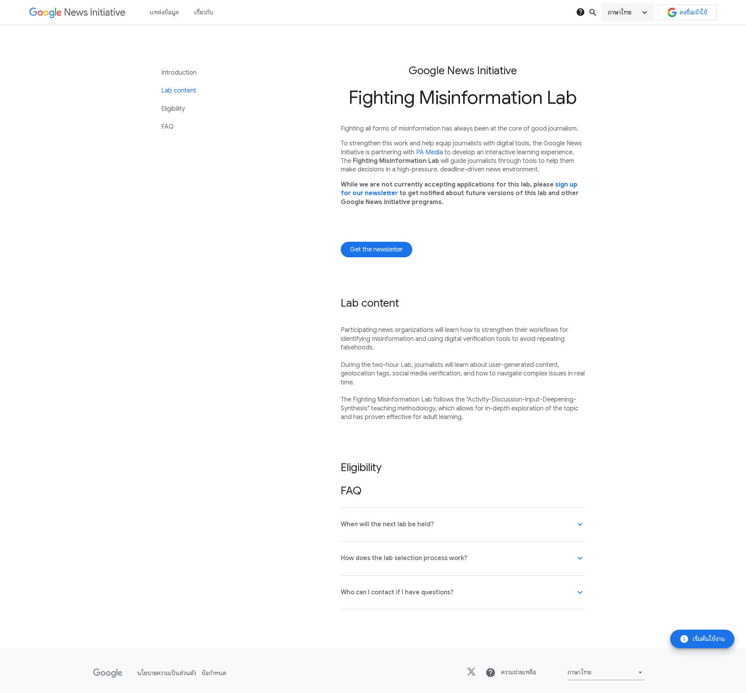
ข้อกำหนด (214, 673)
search (593, 12)
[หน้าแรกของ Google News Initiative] (77, 12)
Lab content (178, 90)
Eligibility (173, 109)
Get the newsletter (376, 249)
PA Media (429, 152)
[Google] (107, 673)
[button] (627, 12)
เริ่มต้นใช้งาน (702, 639)
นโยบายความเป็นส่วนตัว (166, 673)
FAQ (167, 127)
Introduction (179, 73)
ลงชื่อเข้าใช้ (693, 12)
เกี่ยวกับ (203, 12)
